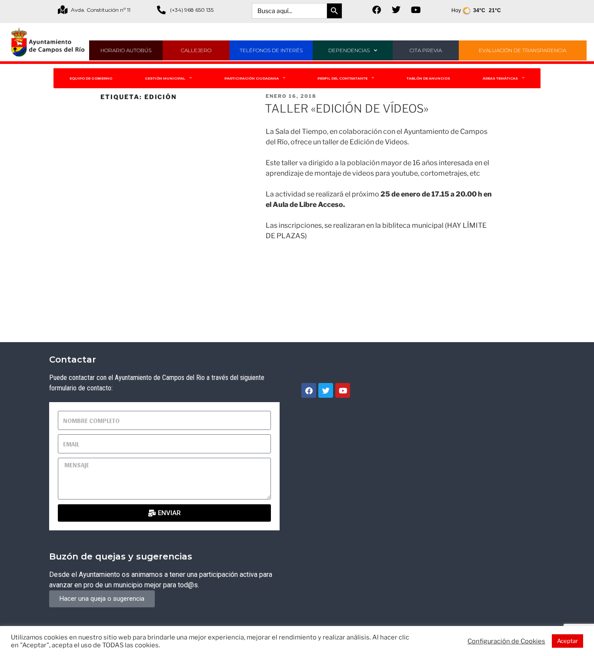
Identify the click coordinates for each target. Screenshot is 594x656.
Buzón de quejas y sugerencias (120, 556)
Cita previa (426, 50)
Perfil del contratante (342, 78)
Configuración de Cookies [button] (506, 641)
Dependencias (349, 50)
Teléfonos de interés (271, 50)
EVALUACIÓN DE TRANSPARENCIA (522, 50)
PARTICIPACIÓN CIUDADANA (251, 78)
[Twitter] (396, 10)
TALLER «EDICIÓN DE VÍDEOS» (346, 108)
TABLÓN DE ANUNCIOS (428, 78)
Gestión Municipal (165, 78)
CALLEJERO (196, 50)
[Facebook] (376, 10)
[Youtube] (415, 10)
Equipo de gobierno (91, 78)
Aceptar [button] (567, 640)
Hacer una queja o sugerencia (102, 599)
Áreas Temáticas (500, 78)
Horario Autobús (125, 50)
